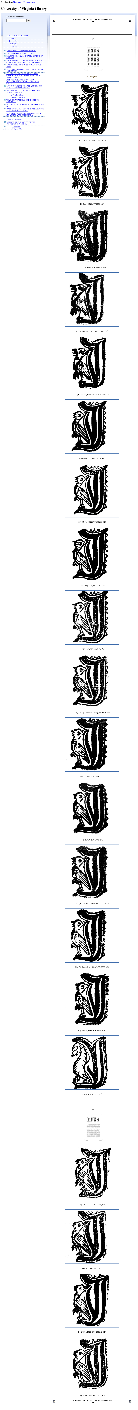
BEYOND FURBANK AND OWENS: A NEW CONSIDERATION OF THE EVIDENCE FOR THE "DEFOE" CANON (23, 75)
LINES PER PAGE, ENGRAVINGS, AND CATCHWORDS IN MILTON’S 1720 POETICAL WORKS (22, 81)
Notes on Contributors (15, 119)
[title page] (13, 38)
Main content (18, 2)
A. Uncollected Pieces (17, 95)
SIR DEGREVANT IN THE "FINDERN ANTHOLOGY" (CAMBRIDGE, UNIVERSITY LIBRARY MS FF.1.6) (25, 61)
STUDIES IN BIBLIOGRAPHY (17, 35)
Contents (14, 46)
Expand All (17, 129)
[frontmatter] (13, 41)
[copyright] (13, 44)
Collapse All (9, 129)
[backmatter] (16, 127)
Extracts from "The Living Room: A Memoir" (21, 51)
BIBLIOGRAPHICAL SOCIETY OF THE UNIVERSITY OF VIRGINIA (20, 123)
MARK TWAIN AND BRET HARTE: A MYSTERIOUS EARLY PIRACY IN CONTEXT (25, 110)
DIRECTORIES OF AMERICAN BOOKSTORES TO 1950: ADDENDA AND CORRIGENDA (24, 114)
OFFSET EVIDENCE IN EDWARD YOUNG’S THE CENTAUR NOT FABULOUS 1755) (24, 87)
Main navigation (29, 2)
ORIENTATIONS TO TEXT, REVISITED (21, 53)
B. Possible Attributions (18, 97)
